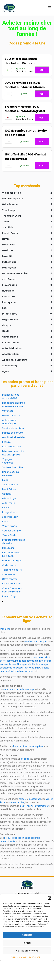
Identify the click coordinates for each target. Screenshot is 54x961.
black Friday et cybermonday (34, 806)
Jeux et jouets (10, 484)
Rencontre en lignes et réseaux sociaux (13, 404)
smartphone (6, 667)
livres (37, 667)
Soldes (6, 507)
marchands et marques (36, 641)
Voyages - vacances (8, 461)
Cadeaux (7, 493)
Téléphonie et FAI (12, 569)
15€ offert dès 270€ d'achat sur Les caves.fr (25, 156)
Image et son (9, 512)
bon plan (25, 758)
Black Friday (9, 489)
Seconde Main (10, 517)
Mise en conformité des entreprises (13, 453)
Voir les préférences (27, 950)
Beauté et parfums (12, 432)
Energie (6, 442)
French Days (9, 596)
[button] (49, 897)
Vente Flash (9, 535)
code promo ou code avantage (18, 689)
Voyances (7, 411)
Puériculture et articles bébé (10, 396)
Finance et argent (12, 560)
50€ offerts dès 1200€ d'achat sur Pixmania (21, 61)
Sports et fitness (11, 446)
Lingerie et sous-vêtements (11, 473)
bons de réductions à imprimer (28, 746)
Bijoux (5, 521)
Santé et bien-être (12, 467)
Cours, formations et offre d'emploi (12, 590)
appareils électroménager (35, 664)
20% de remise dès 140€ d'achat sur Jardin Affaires (25, 85)
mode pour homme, (25, 660)
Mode (5, 480)
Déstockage (9, 498)
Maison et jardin (11, 415)
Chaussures (8, 574)
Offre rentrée (10, 579)
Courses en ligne (11, 530)
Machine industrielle (13, 437)
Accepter (27, 934)
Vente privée (9, 526)
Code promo (9, 565)
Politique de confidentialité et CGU (25, 957)
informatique (17, 671)
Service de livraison (13, 428)
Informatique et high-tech (11, 554)
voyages (29, 671)
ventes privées (16, 802)
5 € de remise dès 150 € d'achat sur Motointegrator (25, 109)
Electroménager (11, 583)
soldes (22, 799)
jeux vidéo (29, 667)
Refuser (27, 942)
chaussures (37, 657)
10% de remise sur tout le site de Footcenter (26, 133)
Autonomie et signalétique (10, 421)
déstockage (35, 799)
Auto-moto (8, 503)
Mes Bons (5, 628)
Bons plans (8, 548)
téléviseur (18, 667)
